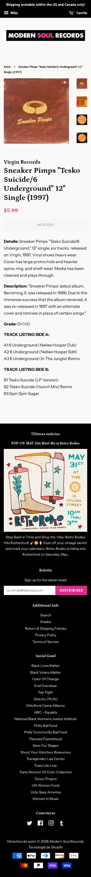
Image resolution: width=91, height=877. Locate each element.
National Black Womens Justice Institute (45, 719)
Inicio (7, 67)
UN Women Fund (45, 785)
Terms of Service (45, 642)
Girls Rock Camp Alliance (45, 706)
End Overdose (45, 686)
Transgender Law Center (45, 759)
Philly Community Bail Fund (45, 732)
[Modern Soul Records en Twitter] (29, 824)
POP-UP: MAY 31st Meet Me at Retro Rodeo (45, 443)
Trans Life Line (45, 766)
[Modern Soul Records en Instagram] (51, 824)
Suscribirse (71, 590)
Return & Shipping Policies (45, 628)
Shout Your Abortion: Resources (45, 752)
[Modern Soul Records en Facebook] (40, 824)
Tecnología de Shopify (45, 847)
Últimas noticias (45, 434)
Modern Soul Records (66, 841)
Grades (45, 622)
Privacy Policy (45, 635)
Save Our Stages (45, 745)
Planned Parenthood (45, 739)
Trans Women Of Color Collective (45, 772)
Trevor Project (45, 779)
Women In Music (45, 799)
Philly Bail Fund (45, 726)
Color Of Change (45, 679)
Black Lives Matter (45, 666)
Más (14, 13)
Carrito (81, 13)
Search (45, 615)
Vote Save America (46, 792)
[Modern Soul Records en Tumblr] (61, 824)
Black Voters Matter (45, 672)
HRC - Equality (45, 712)
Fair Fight (45, 692)
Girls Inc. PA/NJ (45, 699)
